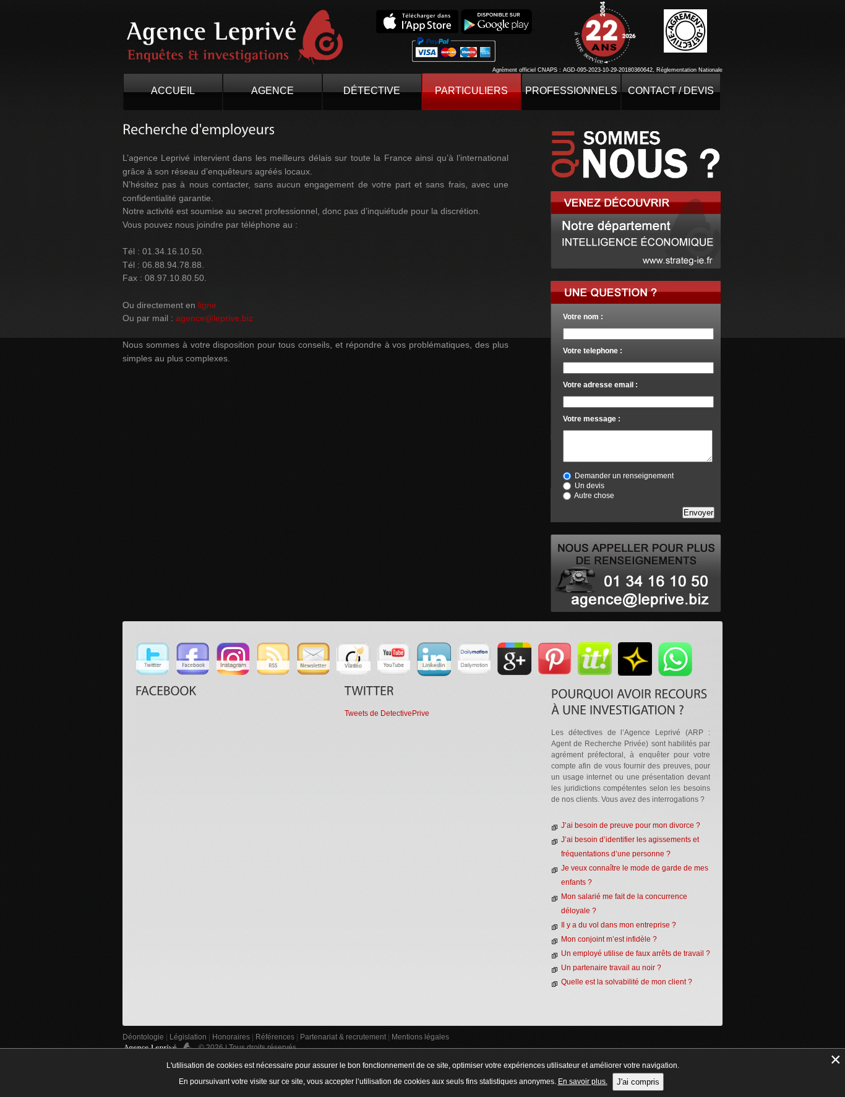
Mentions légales (420, 1037)
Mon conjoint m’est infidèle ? (609, 939)
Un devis (589, 485)
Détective (371, 90)
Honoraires (231, 1037)
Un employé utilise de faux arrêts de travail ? (635, 953)
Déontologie (143, 1037)
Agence (272, 90)
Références (274, 1037)
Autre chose (594, 495)
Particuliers (471, 90)
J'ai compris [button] (638, 1081)
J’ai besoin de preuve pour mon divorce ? (630, 825)
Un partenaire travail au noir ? (611, 967)
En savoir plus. (582, 1081)
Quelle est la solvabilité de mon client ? (626, 982)
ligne (207, 305)
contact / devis (671, 90)
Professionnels (571, 90)
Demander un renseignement (624, 475)
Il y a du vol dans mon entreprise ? (618, 925)
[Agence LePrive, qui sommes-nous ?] (636, 125)
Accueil (173, 90)
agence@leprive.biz (214, 318)
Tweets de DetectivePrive (387, 713)
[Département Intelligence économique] (636, 196)
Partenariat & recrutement (344, 1037)
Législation (188, 1037)
